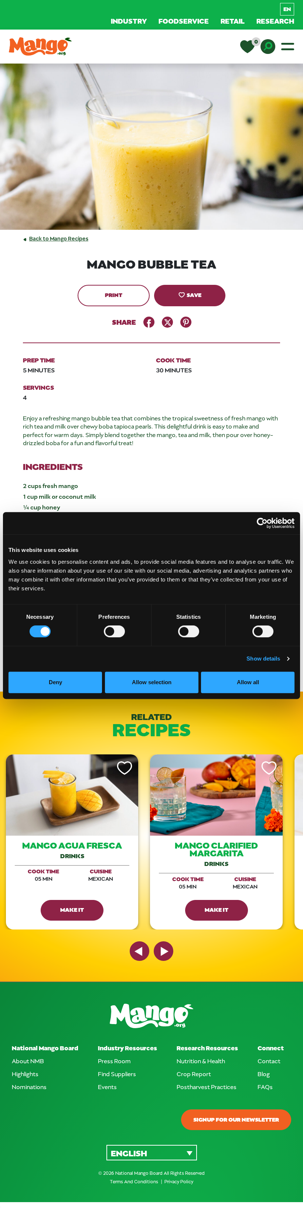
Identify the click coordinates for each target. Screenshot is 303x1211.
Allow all (248, 682)
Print (113, 295)
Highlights (25, 1073)
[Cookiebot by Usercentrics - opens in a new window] (262, 523)
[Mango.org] (151, 1016)
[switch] (114, 631)
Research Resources (207, 1047)
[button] (151, 1152)
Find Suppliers (117, 1073)
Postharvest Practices (206, 1086)
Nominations (29, 1086)
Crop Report (194, 1073)
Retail (233, 21)
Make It (72, 909)
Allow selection (151, 682)
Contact (269, 1060)
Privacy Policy (178, 1181)
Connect (271, 1047)
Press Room (114, 1060)
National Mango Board (45, 1047)
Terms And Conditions (134, 1181)
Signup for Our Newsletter (236, 1119)
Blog (264, 1073)
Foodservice (184, 21)
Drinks (72, 855)
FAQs (265, 1086)
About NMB (28, 1060)
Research (275, 21)
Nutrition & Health (201, 1060)
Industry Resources (127, 1047)
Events (107, 1086)
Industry (129, 21)
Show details (263, 658)
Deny (55, 682)
